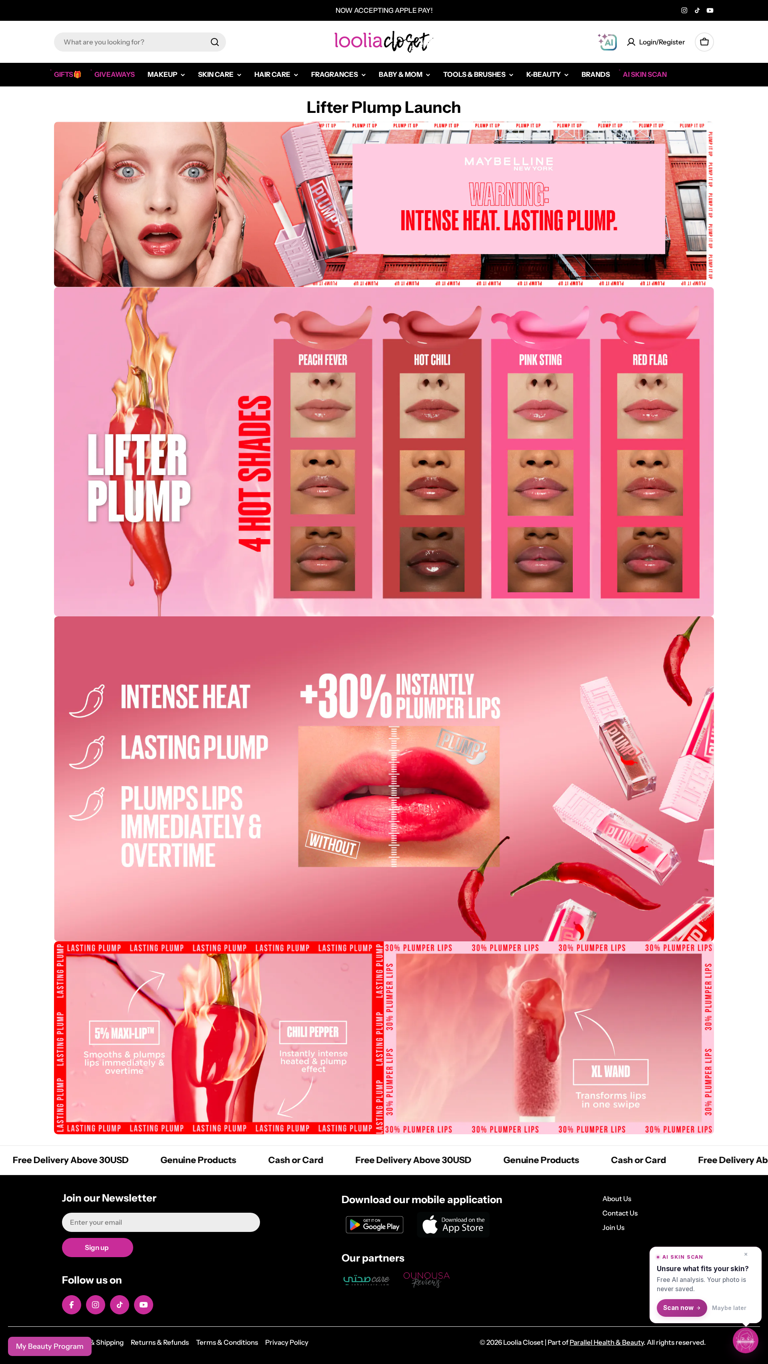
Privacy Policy (286, 1342)
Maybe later (729, 1307)
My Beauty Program (50, 1346)
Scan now (678, 1308)
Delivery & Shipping (93, 1342)
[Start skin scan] (745, 1340)
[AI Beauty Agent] (607, 42)
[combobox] (140, 42)
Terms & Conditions (227, 1342)
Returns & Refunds (160, 1342)
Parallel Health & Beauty (607, 1342)
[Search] (215, 42)
